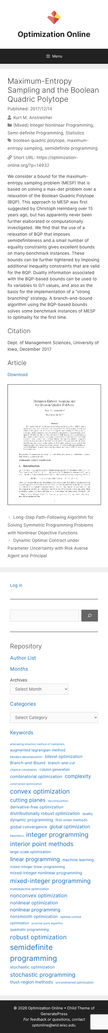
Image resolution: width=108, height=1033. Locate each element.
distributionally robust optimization (45, 813)
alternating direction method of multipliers (37, 744)
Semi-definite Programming (35, 132)
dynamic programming (31, 819)
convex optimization (40, 791)
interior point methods (42, 844)
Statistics (75, 132)
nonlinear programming (35, 909)
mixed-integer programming (50, 881)
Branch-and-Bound (27, 762)
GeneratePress (54, 1013)
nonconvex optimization (38, 895)
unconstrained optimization (75, 982)
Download (18, 374)
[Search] (89, 616)
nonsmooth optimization (34, 916)
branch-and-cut (61, 763)
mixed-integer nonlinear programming (46, 872)
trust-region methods (31, 982)
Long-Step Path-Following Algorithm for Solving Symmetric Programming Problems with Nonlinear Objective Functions (50, 525)
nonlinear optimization (34, 902)
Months (19, 669)
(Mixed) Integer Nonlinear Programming (53, 125)
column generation (54, 769)
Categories (23, 704)
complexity (78, 776)
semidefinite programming (71, 148)
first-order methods (71, 820)
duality (87, 814)
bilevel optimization (63, 756)
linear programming (35, 859)
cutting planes (27, 800)
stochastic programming (42, 974)
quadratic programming (29, 929)
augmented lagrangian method (37, 750)
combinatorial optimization (36, 776)
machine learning (78, 859)
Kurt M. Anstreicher (32, 117)
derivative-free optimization (36, 806)
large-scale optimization (30, 852)
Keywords (21, 733)
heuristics (17, 836)
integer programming (57, 834)
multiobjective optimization (29, 889)
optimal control (70, 917)
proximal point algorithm (47, 923)
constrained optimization (26, 784)
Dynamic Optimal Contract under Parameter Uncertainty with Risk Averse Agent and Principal (48, 548)
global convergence (28, 826)
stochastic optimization (32, 966)
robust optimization (38, 937)
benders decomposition (26, 757)
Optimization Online (54, 34)
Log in (16, 585)
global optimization (69, 826)
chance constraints (23, 769)
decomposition (58, 801)
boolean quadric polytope (39, 140)
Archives (18, 680)
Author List (23, 658)
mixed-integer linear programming (37, 867)
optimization (19, 923)
